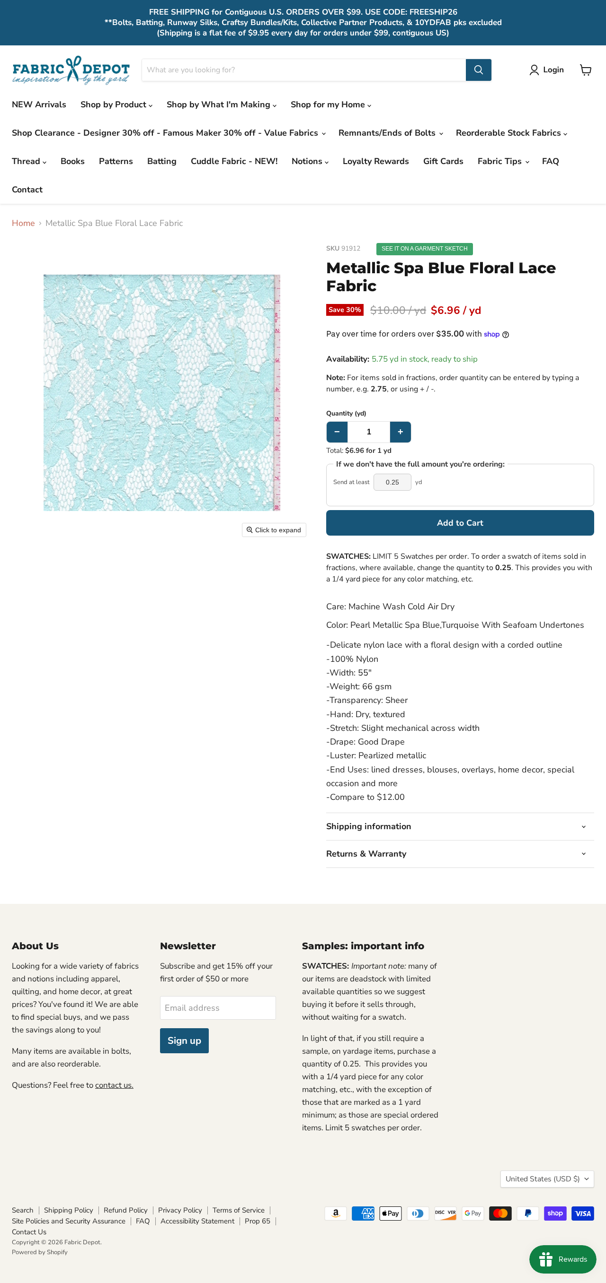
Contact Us (29, 1232)
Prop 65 (257, 1221)
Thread (27, 161)
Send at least (351, 482)
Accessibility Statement (197, 1221)
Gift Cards (443, 161)
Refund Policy (126, 1210)
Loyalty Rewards (376, 161)
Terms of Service (239, 1210)
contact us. (114, 1085)
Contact (27, 189)
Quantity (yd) (346, 413)
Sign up (184, 1040)
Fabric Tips (501, 161)
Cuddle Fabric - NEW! (234, 161)
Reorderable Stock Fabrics (509, 133)
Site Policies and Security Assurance (68, 1221)
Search (23, 1210)
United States (543, 1179)
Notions (308, 161)
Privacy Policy (180, 1210)
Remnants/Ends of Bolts (388, 133)
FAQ (550, 161)
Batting (162, 161)
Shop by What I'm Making (220, 104)
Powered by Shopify (40, 1252)
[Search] (478, 70)
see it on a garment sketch (425, 248)
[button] (548, 70)
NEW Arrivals (39, 104)
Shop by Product (114, 104)
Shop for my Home (329, 104)
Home (23, 223)
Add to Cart (460, 523)
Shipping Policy (68, 1210)
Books (73, 161)
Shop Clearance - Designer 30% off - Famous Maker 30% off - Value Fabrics (166, 133)
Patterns (116, 161)
